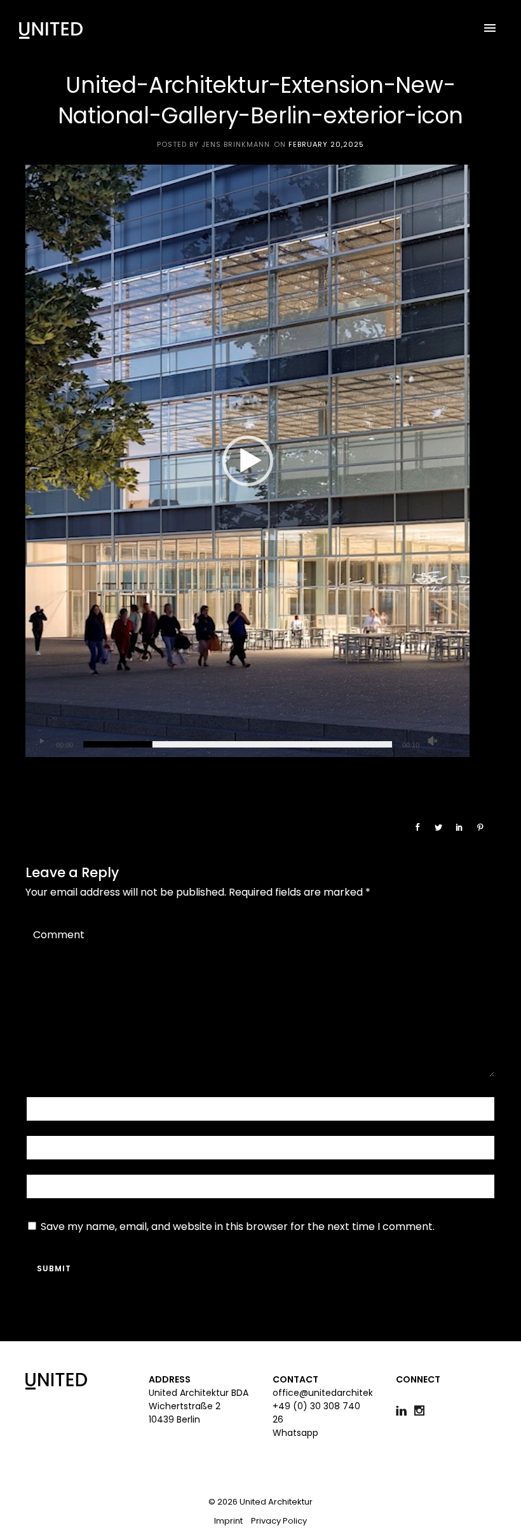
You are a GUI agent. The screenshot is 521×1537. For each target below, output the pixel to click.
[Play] (41, 741)
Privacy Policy (279, 1521)
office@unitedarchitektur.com (341, 1392)
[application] (247, 461)
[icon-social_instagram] (422, 1410)
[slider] (237, 744)
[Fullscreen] (453, 741)
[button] (247, 460)
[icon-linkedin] (404, 1410)
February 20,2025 (326, 144)
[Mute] (432, 741)
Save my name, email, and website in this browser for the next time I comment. (238, 1226)
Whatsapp (295, 1432)
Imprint (228, 1521)
